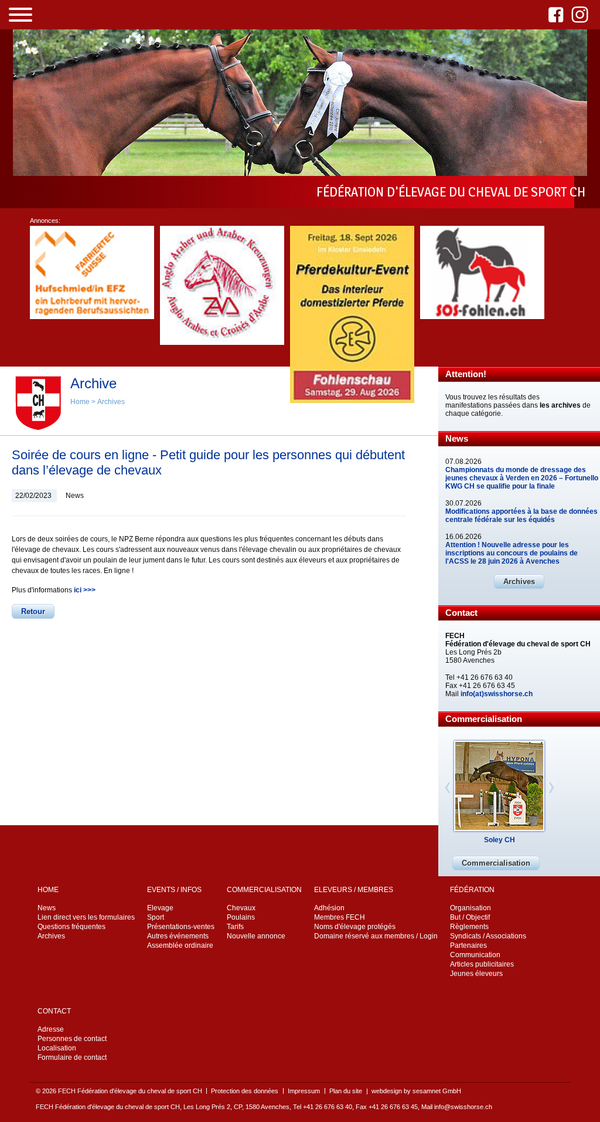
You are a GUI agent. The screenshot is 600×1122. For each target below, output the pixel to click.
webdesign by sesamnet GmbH (416, 1090)
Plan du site (345, 1090)
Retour (33, 611)
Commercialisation (496, 863)
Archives (519, 581)
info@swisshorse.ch (463, 1106)
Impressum (304, 1090)
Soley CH (499, 840)
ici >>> (85, 590)
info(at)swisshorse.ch (497, 694)
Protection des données (244, 1090)
